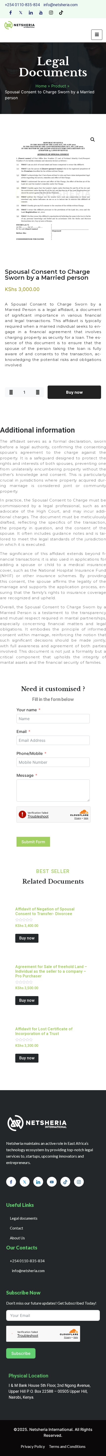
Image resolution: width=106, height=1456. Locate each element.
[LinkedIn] (31, 12)
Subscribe (20, 1353)
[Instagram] (51, 12)
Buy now (74, 392)
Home (41, 85)
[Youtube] (41, 12)
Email (22, 731)
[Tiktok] (61, 12)
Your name (27, 709)
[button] (92, 139)
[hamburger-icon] (96, 35)
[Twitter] (21, 12)
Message (25, 775)
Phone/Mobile (30, 753)
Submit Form (33, 841)
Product (58, 85)
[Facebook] (11, 12)
